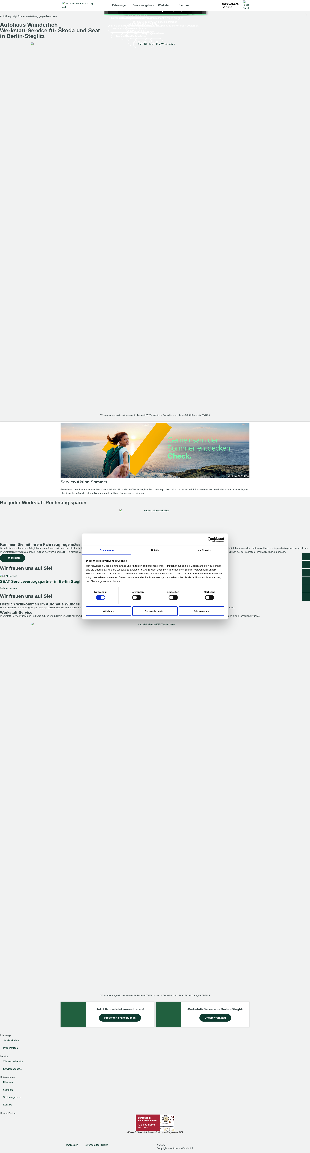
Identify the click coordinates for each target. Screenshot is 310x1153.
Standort (8, 1089)
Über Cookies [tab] (203, 550)
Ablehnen (108, 611)
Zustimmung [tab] (106, 550)
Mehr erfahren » (8, 588)
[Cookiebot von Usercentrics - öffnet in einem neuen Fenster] (210, 539)
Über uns (183, 5)
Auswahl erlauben (155, 611)
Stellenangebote (12, 1097)
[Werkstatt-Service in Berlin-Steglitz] (168, 1014)
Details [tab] (155, 550)
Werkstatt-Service (13, 1061)
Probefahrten (10, 1047)
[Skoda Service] (230, 5)
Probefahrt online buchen (120, 1017)
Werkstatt (164, 5)
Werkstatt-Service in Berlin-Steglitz (215, 1009)
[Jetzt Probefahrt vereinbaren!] (73, 1014)
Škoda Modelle (11, 1040)
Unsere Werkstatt (215, 1017)
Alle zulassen (201, 611)
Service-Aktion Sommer (84, 482)
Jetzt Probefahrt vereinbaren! (120, 1009)
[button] (4, 14)
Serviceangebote (143, 5)
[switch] (136, 597)
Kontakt (7, 1104)
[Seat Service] (246, 5)
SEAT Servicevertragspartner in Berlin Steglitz (42, 581)
